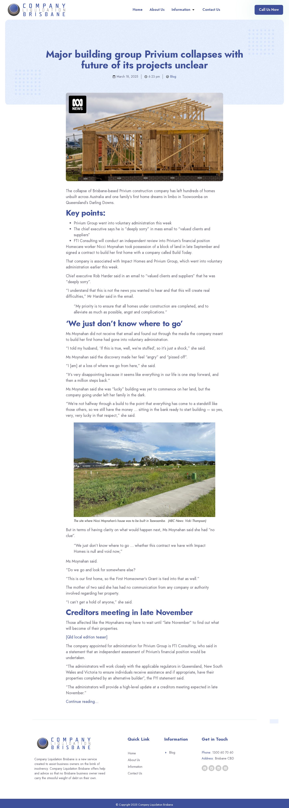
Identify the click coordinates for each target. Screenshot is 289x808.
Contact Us (211, 9)
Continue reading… (82, 701)
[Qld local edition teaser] (87, 637)
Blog (173, 76)
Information (181, 9)
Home (138, 9)
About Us (157, 9)
